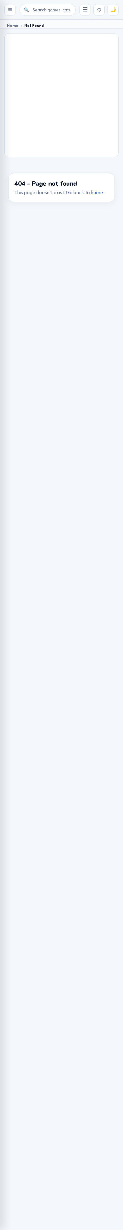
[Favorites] (99, 10)
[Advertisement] (61, 95)
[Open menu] (10, 10)
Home (12, 25)
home (97, 192)
